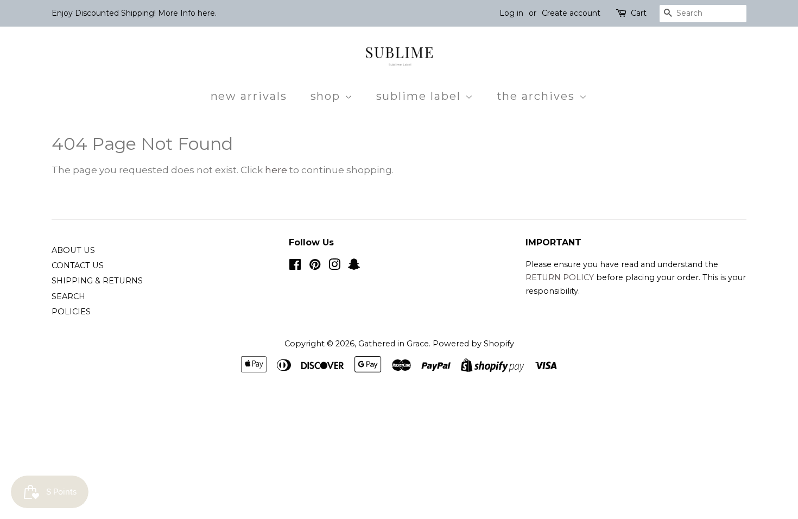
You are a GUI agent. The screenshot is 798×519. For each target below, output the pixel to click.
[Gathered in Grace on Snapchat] (354, 266)
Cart (639, 13)
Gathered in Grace (393, 344)
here (276, 169)
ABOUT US (73, 250)
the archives (538, 96)
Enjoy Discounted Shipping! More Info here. (134, 13)
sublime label (420, 96)
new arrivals (249, 96)
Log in (511, 13)
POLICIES (71, 312)
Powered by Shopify (473, 344)
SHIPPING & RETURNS (97, 281)
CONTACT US (78, 265)
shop (328, 96)
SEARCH (68, 296)
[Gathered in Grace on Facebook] (295, 266)
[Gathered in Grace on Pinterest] (315, 266)
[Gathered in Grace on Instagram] (334, 266)
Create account (571, 13)
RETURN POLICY (560, 277)
